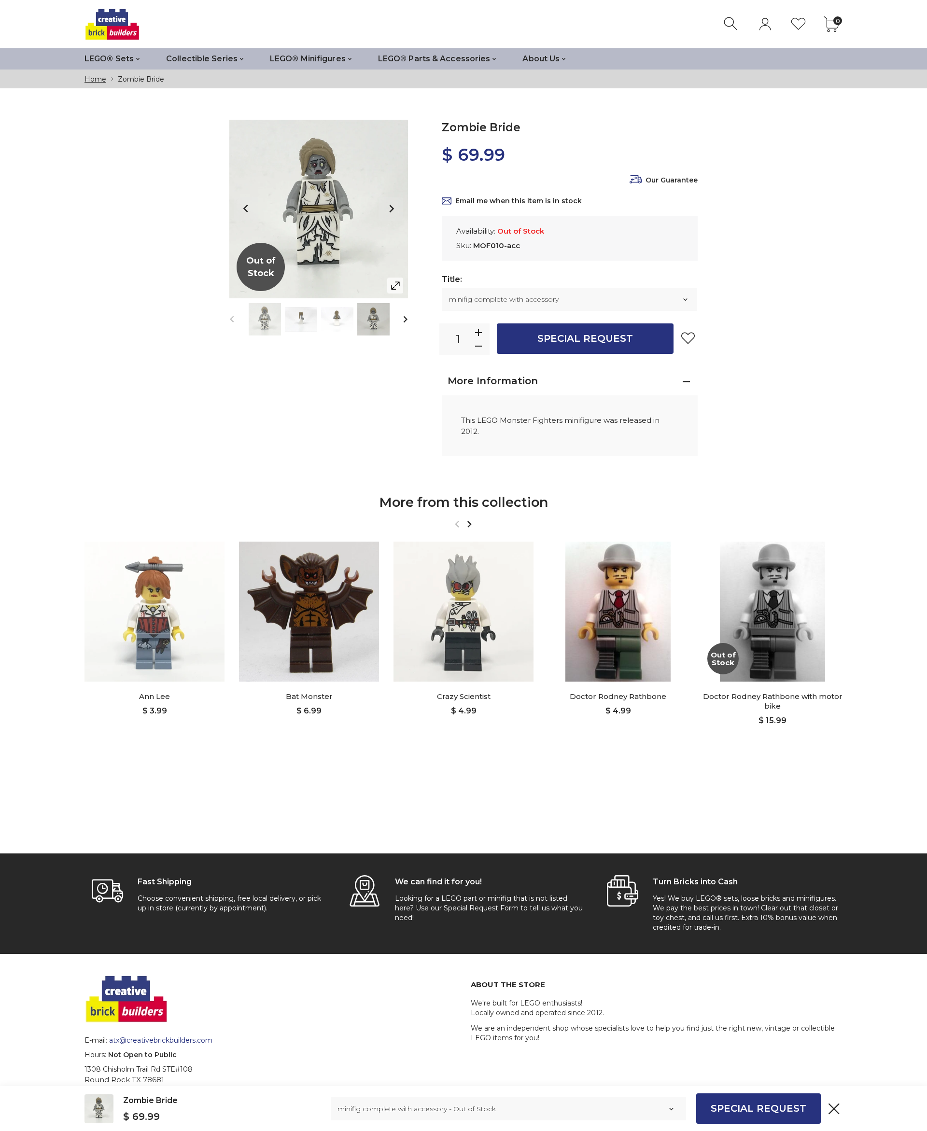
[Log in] (765, 24)
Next (391, 209)
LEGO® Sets (109, 58)
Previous (246, 209)
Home (95, 79)
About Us (541, 58)
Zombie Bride (150, 1100)
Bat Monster (309, 696)
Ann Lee (154, 696)
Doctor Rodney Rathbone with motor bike (773, 701)
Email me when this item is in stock (518, 200)
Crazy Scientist (464, 696)
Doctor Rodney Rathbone (618, 696)
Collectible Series (202, 58)
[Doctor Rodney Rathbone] (618, 612)
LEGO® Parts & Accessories (434, 58)
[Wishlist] (798, 24)
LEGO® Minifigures (308, 58)
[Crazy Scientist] (463, 612)
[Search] (731, 24)
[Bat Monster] (309, 612)
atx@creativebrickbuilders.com (160, 1040)
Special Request (585, 338)
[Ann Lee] (154, 612)
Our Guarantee (672, 180)
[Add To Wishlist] (688, 337)
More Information (493, 381)
